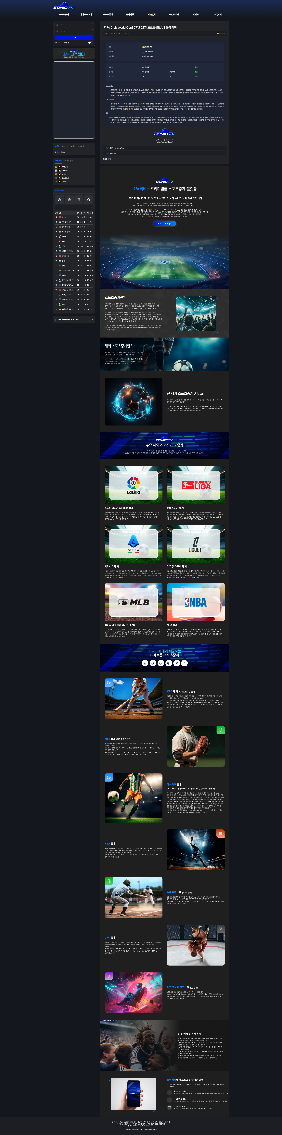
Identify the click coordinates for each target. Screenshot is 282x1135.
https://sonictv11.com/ (165, 142)
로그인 (74, 38)
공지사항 (130, 14)
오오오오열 (62, 178)
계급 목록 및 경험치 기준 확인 (68, 320)
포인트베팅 (174, 14)
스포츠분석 (108, 14)
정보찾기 (66, 43)
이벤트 (196, 14)
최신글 (57, 146)
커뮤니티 (218, 14)
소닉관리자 (65, 171)
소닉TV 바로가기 (165, 224)
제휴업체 (152, 14)
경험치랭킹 (69, 161)
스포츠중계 (64, 14)
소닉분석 (65, 167)
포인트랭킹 (58, 161)
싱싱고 (64, 174)
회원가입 (57, 43)
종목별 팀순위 (59, 190)
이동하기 (92, 146)
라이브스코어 (86, 14)
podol (60, 182)
